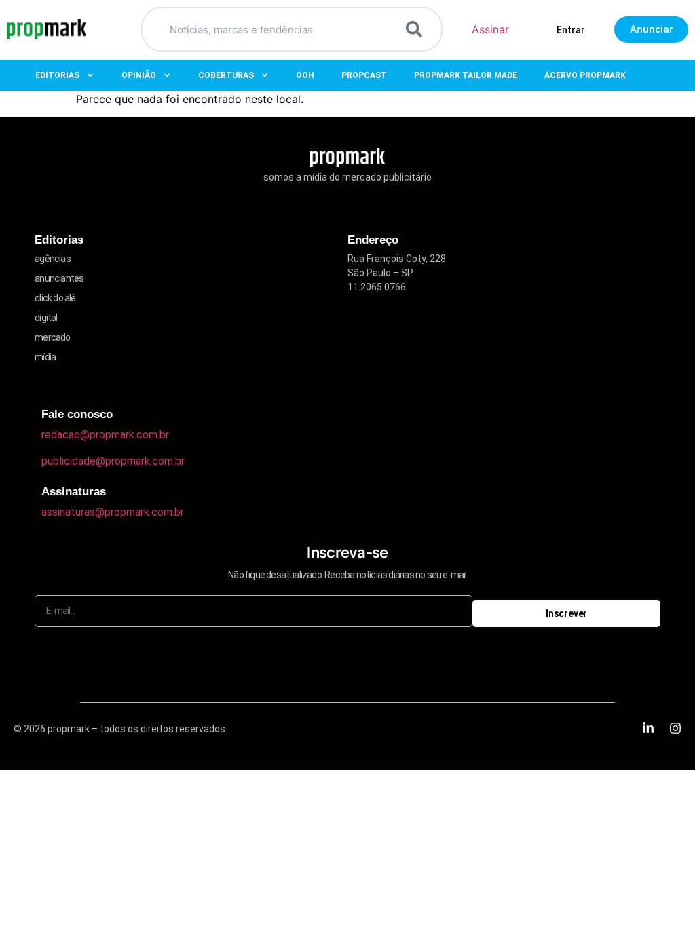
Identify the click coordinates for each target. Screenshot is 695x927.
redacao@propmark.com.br (105, 434)
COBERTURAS (226, 75)
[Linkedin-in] (648, 728)
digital (46, 317)
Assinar (490, 29)
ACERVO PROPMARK (585, 75)
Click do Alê (55, 297)
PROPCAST (364, 75)
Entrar (571, 29)
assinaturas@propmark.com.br (112, 512)
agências (53, 258)
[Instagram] (675, 728)
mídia (45, 357)
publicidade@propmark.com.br (113, 461)
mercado (52, 337)
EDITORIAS (57, 75)
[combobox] (276, 29)
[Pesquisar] (416, 29)
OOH (305, 75)
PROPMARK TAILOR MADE (465, 75)
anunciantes (59, 278)
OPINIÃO (138, 75)
